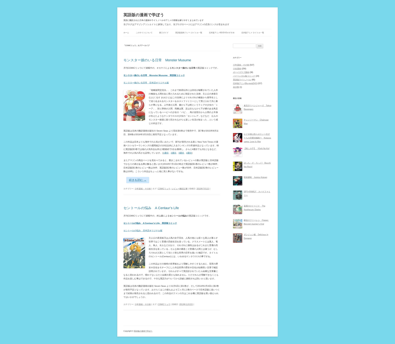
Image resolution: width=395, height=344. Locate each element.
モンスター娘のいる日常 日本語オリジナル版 (146, 82)
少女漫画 (237, 68)
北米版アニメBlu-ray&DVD (245, 83)
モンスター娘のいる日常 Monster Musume (157, 60)
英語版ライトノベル (242, 80)
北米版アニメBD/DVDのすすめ (222, 33)
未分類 (236, 87)
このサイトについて (144, 33)
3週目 (181, 153)
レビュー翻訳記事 (180, 189)
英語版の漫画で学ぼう (143, 14)
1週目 (166, 153)
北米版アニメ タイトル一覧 (252, 33)
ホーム (126, 33)
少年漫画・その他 (143, 189)
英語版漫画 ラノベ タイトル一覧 (188, 33)
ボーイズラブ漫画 (241, 72)
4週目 (189, 153)
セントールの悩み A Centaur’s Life (151, 208)
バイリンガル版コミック (244, 76)
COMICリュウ (164, 189)
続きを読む (137, 180)
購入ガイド (163, 33)
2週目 (173, 153)
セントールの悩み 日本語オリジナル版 (142, 230)
